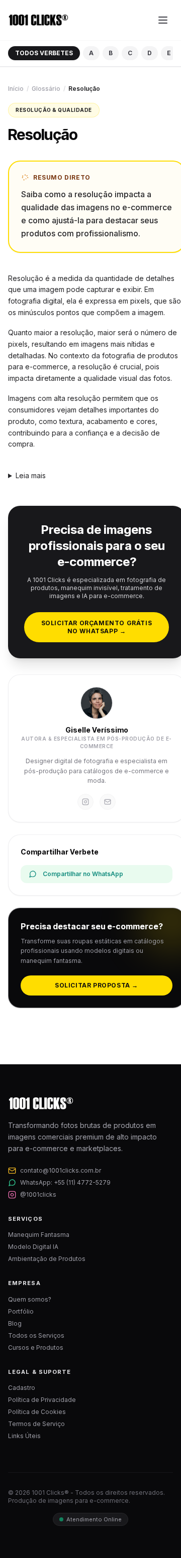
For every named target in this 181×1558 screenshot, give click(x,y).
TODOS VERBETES (44, 53)
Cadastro (21, 1387)
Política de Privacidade (42, 1399)
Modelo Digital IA (33, 1246)
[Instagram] (85, 802)
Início (16, 88)
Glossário (46, 88)
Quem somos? (29, 1299)
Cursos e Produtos (35, 1347)
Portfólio (21, 1311)
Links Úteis (24, 1436)
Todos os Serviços (36, 1335)
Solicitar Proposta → (96, 985)
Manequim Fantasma (38, 1234)
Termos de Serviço (36, 1424)
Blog (15, 1323)
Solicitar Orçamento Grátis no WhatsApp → (96, 627)
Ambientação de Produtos (46, 1258)
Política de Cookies (37, 1411)
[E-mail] (108, 802)
